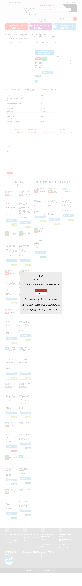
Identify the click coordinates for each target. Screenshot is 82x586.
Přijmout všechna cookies (41, 290)
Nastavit (41, 293)
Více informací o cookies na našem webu (41, 301)
